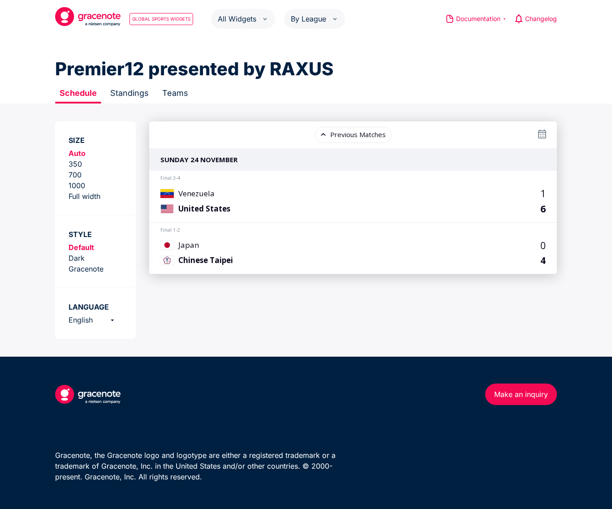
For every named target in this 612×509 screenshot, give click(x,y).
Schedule (78, 93)
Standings (129, 93)
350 (75, 164)
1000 (77, 185)
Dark (77, 258)
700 (75, 174)
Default (81, 247)
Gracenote (86, 268)
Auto (77, 153)
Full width (84, 196)
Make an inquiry (521, 394)
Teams (175, 93)
